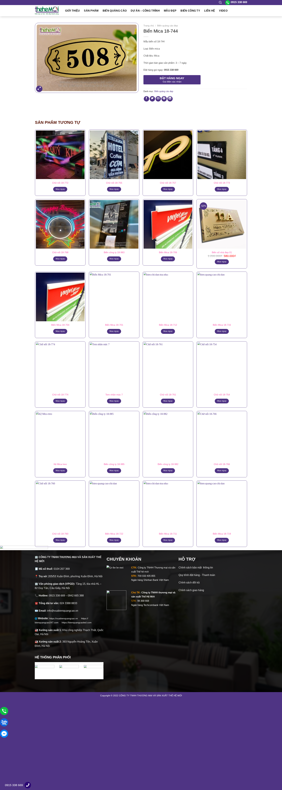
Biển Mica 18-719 (222, 533)
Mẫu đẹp (170, 10)
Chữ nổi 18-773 (222, 182)
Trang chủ (148, 25)
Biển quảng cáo (115, 10)
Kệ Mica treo (60, 464)
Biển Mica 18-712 (168, 325)
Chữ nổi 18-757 (168, 182)
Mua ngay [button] (222, 262)
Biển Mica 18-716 (222, 325)
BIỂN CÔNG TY (190, 10)
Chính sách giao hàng (191, 590)
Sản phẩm (91, 10)
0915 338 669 (14, 785)
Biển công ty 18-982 (168, 464)
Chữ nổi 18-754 (222, 394)
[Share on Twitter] (152, 98)
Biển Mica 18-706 (168, 252)
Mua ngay (60, 189)
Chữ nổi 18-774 (60, 394)
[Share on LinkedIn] (170, 98)
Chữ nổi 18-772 (60, 182)
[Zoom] (39, 89)
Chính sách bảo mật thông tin (196, 567)
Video (223, 10)
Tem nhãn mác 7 (114, 394)
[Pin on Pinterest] (164, 98)
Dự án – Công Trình (145, 10)
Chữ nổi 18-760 (60, 533)
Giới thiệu (72, 10)
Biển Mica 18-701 (114, 325)
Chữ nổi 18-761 (168, 394)
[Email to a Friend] (158, 98)
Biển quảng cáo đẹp (167, 25)
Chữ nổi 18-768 (60, 252)
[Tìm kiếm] (220, 2)
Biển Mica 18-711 (168, 533)
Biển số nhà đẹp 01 (222, 252)
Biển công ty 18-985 (114, 464)
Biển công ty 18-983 (114, 252)
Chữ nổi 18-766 (222, 464)
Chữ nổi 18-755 (114, 182)
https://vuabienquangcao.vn (65, 618)
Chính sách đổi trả (189, 582)
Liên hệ (209, 10)
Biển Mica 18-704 (60, 325)
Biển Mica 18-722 (114, 533)
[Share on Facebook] (146, 98)
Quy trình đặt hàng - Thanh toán (197, 575)
